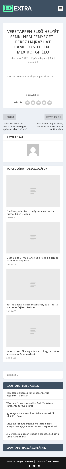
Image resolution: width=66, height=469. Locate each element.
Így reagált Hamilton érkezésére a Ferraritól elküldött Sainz (30, 414)
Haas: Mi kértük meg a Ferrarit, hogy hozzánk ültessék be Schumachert (32, 352)
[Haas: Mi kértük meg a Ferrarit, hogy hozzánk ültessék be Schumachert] (33, 331)
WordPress (53, 461)
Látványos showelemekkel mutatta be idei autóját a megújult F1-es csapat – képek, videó (31, 425)
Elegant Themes (25, 461)
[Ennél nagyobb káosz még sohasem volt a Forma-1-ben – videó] (33, 191)
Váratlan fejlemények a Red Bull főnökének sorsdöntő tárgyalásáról (29, 404)
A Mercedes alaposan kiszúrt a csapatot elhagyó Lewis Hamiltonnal (32, 435)
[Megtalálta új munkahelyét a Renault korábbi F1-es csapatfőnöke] (33, 237)
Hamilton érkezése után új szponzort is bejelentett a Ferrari (27, 394)
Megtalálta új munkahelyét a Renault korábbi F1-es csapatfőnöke (32, 259)
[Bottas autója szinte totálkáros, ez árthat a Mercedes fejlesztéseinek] (33, 284)
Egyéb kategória (39, 58)
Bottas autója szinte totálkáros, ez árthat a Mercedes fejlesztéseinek (32, 306)
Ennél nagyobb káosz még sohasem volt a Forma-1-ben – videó (30, 212)
